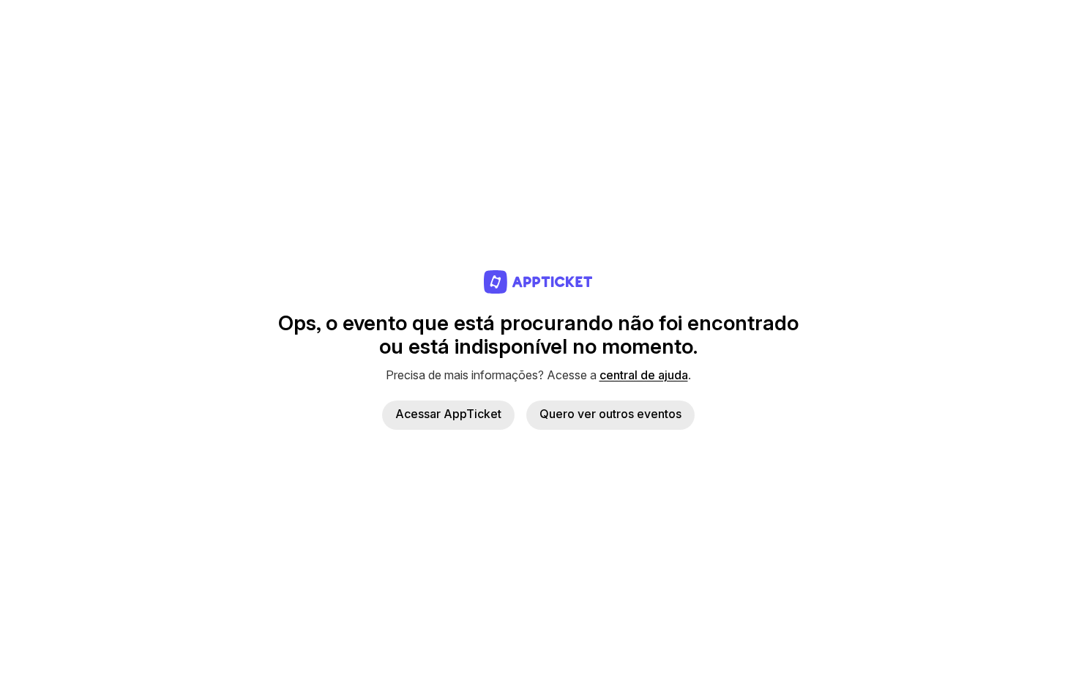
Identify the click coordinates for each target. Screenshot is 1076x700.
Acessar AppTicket (448, 413)
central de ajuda (643, 375)
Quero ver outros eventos (610, 413)
